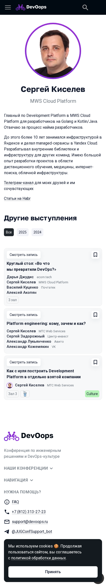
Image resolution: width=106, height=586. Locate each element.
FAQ (15, 502)
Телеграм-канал (19, 182)
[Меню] (8, 7)
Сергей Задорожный (26, 336)
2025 (23, 232)
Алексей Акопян (21, 292)
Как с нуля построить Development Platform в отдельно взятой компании (44, 374)
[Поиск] (85, 7)
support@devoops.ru (30, 521)
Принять (53, 571)
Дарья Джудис (20, 277)
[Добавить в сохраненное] (95, 255)
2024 (37, 232)
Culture (92, 394)
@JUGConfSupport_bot (32, 531)
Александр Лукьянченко (29, 341)
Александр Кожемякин (28, 347)
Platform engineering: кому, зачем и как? (46, 323)
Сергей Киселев (21, 282)
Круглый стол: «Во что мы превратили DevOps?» (31, 266)
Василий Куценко (22, 287)
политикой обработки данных (38, 558)
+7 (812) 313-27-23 (29, 511)
